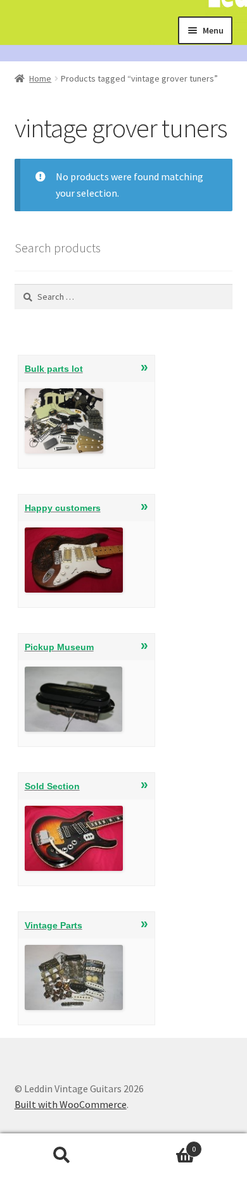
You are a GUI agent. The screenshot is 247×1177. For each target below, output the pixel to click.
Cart (160, 1144)
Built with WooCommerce (71, 1104)
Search (62, 1155)
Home (40, 78)
